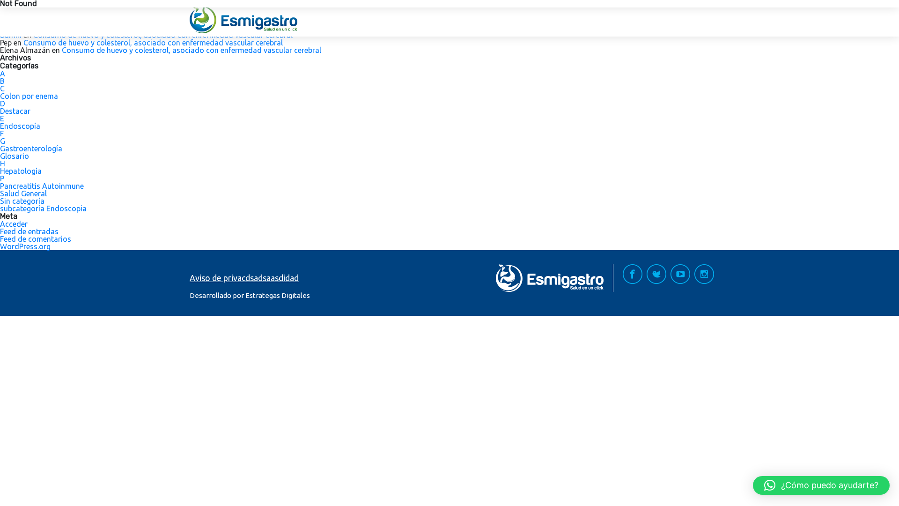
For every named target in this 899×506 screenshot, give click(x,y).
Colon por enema (29, 96)
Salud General (23, 193)
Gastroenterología (31, 148)
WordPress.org (25, 246)
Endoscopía (20, 126)
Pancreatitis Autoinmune (42, 186)
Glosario (14, 156)
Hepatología (21, 171)
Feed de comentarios (35, 239)
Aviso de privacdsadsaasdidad (244, 278)
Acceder (14, 224)
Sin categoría (22, 201)
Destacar (15, 111)
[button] (821, 485)
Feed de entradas (29, 231)
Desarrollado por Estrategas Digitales (250, 295)
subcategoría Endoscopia (43, 208)
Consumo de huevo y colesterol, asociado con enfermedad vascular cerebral (153, 42)
